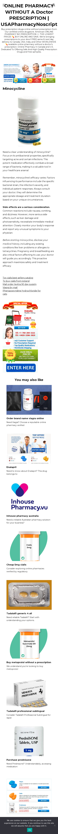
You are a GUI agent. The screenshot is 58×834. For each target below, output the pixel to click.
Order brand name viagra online (25, 418)
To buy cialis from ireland (16, 281)
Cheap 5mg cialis (16, 564)
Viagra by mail (10, 287)
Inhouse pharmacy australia (22, 516)
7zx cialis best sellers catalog (18, 278)
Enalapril (11, 467)
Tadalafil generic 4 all (19, 613)
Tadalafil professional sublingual (25, 711)
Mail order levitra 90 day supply (20, 284)
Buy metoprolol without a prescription (28, 662)
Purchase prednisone (18, 759)
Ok (29, 830)
